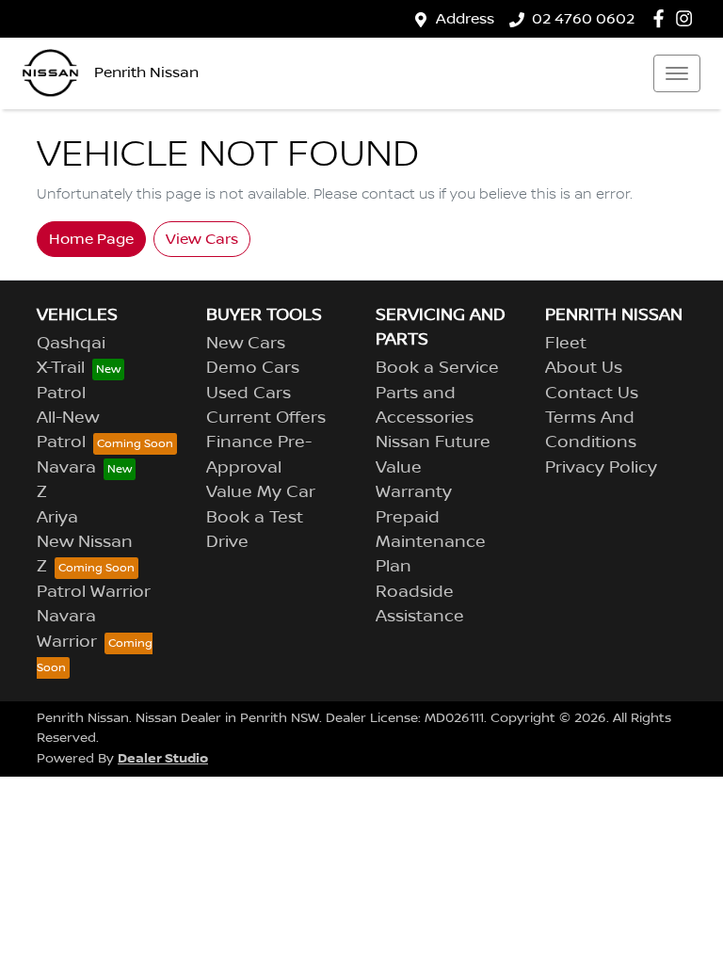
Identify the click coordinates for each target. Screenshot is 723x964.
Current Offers (266, 418)
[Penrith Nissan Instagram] (687, 18)
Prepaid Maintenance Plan (431, 542)
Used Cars (248, 393)
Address (465, 18)
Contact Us (591, 393)
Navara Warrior (67, 628)
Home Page (91, 239)
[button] (676, 73)
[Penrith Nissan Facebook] (662, 18)
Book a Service (437, 368)
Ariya (57, 517)
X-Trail (61, 368)
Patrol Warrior (94, 592)
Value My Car (260, 492)
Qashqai (71, 343)
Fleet (565, 343)
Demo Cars (252, 368)
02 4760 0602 (583, 18)
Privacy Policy (601, 468)
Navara (66, 468)
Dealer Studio (163, 758)
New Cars (245, 343)
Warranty (414, 492)
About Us (583, 368)
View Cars (202, 239)
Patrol (61, 393)
